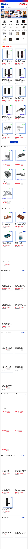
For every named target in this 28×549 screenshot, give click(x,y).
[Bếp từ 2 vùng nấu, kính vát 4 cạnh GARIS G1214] (21, 273)
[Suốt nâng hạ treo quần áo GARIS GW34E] (7, 250)
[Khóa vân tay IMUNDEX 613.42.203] (20, 68)
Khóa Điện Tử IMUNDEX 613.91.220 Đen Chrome (20, 98)
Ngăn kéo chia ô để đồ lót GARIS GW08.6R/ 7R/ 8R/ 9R (20, 224)
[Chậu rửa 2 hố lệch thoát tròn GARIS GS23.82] (21, 335)
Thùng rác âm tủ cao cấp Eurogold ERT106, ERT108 (7, 181)
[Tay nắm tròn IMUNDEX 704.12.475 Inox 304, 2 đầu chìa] (21, 458)
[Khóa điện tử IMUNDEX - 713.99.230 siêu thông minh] (7, 105)
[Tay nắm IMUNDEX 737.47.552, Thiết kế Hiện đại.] (7, 478)
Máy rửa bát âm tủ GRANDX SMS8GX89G (7, 286)
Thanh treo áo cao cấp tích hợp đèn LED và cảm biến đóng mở (20, 533)
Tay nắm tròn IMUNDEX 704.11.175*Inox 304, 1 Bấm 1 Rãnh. (7, 135)
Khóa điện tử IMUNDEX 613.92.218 (20, 61)
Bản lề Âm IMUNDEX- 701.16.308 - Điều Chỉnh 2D (6, 409)
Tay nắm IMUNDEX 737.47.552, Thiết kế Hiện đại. (6, 490)
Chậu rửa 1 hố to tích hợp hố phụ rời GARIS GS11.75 (7, 348)
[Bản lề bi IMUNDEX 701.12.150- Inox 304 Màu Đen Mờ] (7, 416)
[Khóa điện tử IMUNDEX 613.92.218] (20, 49)
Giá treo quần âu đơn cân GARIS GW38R (7, 224)
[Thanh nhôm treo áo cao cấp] (7, 520)
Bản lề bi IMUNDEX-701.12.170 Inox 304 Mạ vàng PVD (7, 447)
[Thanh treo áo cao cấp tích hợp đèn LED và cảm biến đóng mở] (21, 520)
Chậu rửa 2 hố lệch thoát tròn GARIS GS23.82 (19, 348)
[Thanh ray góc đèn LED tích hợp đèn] (21, 538)
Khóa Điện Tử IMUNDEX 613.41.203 (7, 98)
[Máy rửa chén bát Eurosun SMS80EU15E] (7, 311)
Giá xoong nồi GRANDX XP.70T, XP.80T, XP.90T (19, 162)
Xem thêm (14, 142)
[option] (14, 13)
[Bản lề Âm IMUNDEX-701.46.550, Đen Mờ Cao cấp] (21, 397)
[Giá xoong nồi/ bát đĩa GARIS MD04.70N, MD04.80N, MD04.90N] (21, 169)
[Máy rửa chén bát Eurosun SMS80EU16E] (21, 292)
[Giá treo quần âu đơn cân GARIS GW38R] (7, 212)
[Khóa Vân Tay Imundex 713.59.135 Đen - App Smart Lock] (7, 49)
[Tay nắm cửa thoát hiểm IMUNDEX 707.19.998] (7, 458)
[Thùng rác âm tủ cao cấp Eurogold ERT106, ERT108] (7, 169)
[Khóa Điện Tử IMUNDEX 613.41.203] (7, 86)
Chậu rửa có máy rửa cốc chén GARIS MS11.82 (7, 386)
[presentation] (3, 31)
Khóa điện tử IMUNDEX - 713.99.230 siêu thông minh (7, 117)
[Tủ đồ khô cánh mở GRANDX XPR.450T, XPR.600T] (7, 150)
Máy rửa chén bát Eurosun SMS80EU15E (7, 324)
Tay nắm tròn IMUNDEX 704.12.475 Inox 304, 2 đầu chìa (20, 471)
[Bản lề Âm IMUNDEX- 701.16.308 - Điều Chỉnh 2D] (7, 397)
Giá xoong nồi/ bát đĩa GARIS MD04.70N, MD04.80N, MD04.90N (20, 181)
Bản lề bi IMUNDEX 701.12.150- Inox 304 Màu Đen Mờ (6, 428)
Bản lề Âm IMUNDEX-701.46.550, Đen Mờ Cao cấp (20, 409)
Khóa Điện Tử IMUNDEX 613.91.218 (7, 80)
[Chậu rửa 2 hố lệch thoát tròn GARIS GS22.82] (7, 354)
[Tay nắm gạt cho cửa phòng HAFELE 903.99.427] (20, 123)
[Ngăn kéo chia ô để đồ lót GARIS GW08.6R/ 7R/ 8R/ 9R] (21, 212)
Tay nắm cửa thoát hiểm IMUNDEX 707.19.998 (6, 471)
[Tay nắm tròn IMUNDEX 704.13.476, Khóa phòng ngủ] (20, 105)
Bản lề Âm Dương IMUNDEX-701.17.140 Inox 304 (20, 428)
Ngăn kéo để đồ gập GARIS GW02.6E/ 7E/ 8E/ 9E (6, 243)
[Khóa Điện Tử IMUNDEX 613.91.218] (7, 68)
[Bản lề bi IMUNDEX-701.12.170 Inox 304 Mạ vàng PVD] (7, 435)
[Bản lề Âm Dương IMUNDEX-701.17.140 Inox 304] (21, 416)
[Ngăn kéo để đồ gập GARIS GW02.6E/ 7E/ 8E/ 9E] (7, 231)
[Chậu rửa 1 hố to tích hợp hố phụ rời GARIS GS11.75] (7, 335)
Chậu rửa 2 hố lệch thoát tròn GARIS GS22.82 (6, 367)
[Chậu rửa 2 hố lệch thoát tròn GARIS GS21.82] (21, 354)
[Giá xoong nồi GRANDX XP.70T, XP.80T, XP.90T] (21, 150)
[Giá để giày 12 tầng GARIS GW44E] (21, 231)
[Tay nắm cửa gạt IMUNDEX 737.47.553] (21, 478)
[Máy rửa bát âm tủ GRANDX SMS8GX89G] (7, 273)
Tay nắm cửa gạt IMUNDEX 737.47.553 (20, 490)
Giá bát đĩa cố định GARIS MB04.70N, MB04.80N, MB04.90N (7, 201)
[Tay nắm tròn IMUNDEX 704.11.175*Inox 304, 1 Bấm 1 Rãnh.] (7, 123)
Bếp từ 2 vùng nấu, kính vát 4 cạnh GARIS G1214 (20, 286)
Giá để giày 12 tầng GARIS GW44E (19, 243)
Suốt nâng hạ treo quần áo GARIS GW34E (7, 262)
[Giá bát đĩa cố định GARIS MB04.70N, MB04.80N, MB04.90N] (7, 188)
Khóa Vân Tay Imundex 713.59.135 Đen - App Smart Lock (7, 61)
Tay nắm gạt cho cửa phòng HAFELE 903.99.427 (20, 135)
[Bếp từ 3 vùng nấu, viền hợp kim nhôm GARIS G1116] (7, 292)
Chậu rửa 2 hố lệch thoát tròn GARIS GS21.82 (19, 367)
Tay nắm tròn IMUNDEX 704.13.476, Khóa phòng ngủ (20, 117)
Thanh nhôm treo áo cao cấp (6, 533)
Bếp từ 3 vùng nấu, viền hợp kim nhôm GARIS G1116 (6, 305)
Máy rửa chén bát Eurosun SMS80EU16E (20, 305)
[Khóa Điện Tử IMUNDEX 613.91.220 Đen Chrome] (20, 86)
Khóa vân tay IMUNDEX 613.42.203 (20, 80)
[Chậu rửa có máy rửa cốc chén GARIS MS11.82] (7, 373)
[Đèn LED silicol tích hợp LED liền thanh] (7, 538)
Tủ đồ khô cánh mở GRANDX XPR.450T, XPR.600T (6, 162)
